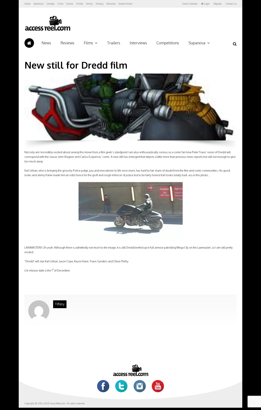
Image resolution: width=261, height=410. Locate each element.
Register (218, 4)
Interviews (138, 42)
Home (29, 43)
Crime (60, 3)
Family (89, 3)
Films (88, 42)
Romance (111, 3)
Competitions (167, 42)
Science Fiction (125, 3)
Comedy (50, 3)
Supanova (197, 42)
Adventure (38, 3)
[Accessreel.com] (47, 30)
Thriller (79, 3)
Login (207, 4)
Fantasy (100, 3)
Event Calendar (190, 3)
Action (27, 3)
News (46, 42)
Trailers (113, 42)
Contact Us (231, 3)
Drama (69, 3)
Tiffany (60, 304)
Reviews (67, 42)
